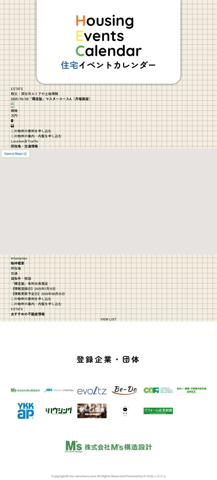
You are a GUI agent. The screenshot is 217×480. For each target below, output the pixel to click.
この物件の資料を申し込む (31, 130)
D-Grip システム (154, 476)
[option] (108, 103)
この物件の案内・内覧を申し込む (36, 135)
